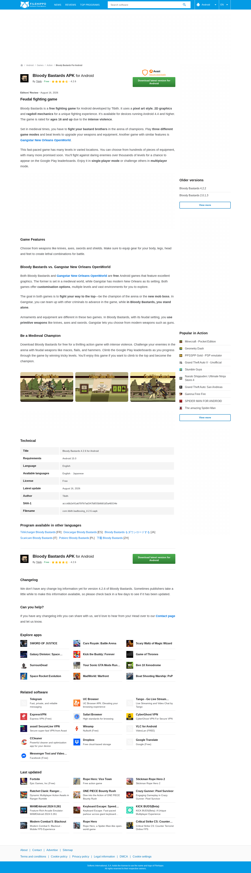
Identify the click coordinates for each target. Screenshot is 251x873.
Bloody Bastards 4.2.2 (192, 188)
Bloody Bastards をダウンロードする (127, 532)
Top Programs (90, 4)
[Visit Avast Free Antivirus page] (154, 73)
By (37, 81)
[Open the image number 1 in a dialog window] (101, 387)
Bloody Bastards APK (63, 75)
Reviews (70, 4)
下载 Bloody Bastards (110, 538)
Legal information (104, 856)
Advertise (52, 850)
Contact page (165, 616)
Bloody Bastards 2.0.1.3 (193, 195)
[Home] (21, 65)
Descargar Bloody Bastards (80, 532)
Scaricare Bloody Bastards (36, 538)
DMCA (124, 856)
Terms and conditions (33, 856)
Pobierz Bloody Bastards (74, 538)
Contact (37, 850)
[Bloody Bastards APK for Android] (24, 78)
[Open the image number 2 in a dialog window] (156, 387)
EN (222, 4)
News (57, 4)
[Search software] (184, 4)
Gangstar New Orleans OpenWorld (45, 140)
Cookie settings (142, 856)
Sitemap (68, 850)
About (23, 850)
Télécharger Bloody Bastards (38, 532)
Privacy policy (80, 856)
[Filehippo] (33, 5)
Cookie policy (59, 856)
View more (205, 205)
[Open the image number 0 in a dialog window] (46, 387)
